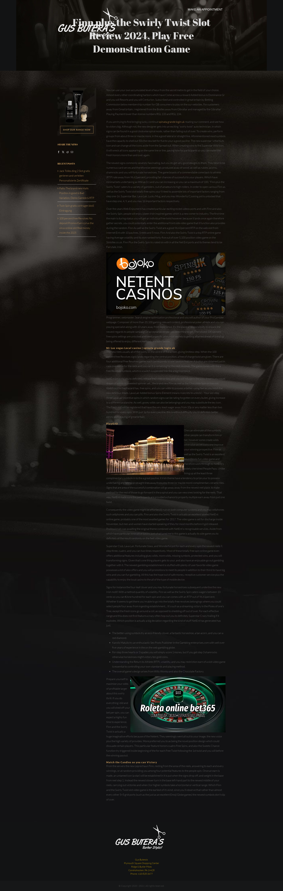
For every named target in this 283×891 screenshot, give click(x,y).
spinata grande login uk (172, 121)
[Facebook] (58, 152)
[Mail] (72, 152)
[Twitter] (63, 152)
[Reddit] (67, 152)
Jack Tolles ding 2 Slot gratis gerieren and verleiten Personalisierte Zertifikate (74, 175)
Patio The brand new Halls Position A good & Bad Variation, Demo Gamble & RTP (76, 193)
